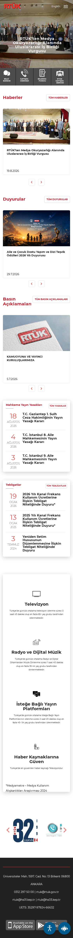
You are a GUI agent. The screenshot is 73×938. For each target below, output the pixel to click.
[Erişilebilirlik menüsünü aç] (49, 928)
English (56, 6)
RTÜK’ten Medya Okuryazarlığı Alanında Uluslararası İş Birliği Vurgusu (37, 45)
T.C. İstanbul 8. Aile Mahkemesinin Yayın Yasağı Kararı (40, 438)
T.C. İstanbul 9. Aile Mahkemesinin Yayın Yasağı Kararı (40, 459)
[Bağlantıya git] (12, 3)
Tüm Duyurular (57, 199)
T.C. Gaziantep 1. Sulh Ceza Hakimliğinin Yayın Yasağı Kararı (43, 417)
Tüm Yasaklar (58, 406)
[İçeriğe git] (36, 127)
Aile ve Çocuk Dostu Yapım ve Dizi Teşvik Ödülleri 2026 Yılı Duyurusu (36, 253)
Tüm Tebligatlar (56, 486)
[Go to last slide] (8, 830)
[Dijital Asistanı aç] (64, 928)
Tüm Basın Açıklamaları (51, 299)
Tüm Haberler (58, 97)
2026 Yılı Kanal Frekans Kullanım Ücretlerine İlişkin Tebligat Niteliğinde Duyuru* (42, 499)
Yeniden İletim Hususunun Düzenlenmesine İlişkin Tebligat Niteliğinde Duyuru (42, 543)
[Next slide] (64, 830)
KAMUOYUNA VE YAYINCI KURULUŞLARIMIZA (25, 358)
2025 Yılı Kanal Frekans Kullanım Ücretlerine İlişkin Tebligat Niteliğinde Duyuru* (42, 521)
